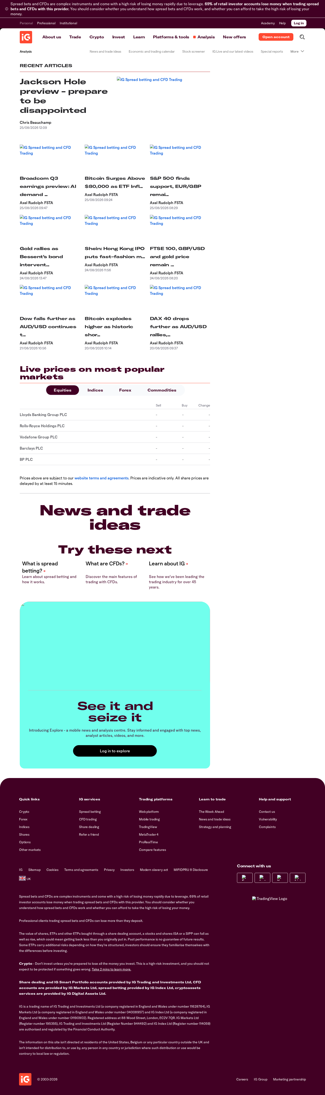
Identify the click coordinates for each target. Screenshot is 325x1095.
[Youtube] (280, 878)
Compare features (152, 850)
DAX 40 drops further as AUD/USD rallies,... (178, 326)
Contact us (267, 811)
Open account (276, 37)
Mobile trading (149, 819)
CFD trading (88, 819)
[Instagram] (262, 878)
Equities (62, 390)
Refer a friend (89, 834)
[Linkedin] (297, 878)
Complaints (267, 827)
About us (51, 37)
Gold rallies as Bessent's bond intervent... (41, 256)
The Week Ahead (211, 811)
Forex (125, 390)
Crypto (96, 37)
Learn (139, 37)
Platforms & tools (171, 37)
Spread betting (90, 811)
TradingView (148, 827)
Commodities (162, 390)
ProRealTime (148, 842)
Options (25, 842)
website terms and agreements (101, 478)
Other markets (30, 850)
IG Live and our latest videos (232, 51)
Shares (24, 834)
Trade (75, 37)
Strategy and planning (215, 827)
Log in (299, 23)
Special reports (272, 51)
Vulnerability (268, 819)
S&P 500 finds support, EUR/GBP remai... (175, 186)
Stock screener (193, 51)
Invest (118, 37)
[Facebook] (245, 878)
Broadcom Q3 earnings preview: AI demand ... (48, 186)
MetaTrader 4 (148, 834)
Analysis (206, 37)
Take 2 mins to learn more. (111, 969)
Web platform (149, 811)
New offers (234, 37)
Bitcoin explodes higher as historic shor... (109, 326)
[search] (302, 37)
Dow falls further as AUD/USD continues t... (48, 326)
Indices (95, 390)
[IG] (26, 37)
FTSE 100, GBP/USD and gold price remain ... (177, 256)
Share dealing (89, 827)
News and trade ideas (105, 51)
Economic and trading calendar (152, 51)
